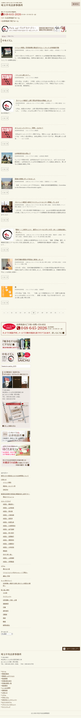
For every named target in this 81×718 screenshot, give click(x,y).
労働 (25, 264)
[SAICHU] (24, 362)
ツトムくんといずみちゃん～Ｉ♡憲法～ (15, 572)
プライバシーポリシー (9, 704)
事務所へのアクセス (8, 676)
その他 (5, 593)
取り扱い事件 (43, 205)
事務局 (36, 77)
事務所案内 (5, 674)
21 (55, 312)
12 (16, 312)
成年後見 (42, 236)
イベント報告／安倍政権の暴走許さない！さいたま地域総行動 (37, 47)
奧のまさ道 (6, 569)
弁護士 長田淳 (8, 518)
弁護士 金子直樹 (52, 262)
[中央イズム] (8, 362)
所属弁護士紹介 (7, 681)
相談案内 (5, 685)
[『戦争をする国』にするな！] (16, 349)
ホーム (4, 36)
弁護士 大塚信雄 (8, 515)
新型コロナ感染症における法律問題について (15, 476)
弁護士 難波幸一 (44, 50)
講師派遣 (5, 690)
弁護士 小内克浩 (54, 50)
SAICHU (5, 489)
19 (47, 312)
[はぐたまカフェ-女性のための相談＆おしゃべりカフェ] (16, 455)
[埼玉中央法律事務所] (12, 5)
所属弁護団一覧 (7, 683)
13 (20, 312)
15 (29, 312)
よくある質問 (6, 688)
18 (42, 312)
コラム (3, 566)
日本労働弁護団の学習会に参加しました (29, 259)
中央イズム (5, 697)
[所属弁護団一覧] (16, 466)
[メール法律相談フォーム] (10, 18)
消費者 (5, 614)
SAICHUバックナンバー (9, 700)
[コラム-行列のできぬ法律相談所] (16, 442)
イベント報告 (54, 103)
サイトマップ (6, 707)
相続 (46, 236)
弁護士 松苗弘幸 (8, 522)
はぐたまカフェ (7, 702)
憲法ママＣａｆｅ (8, 497)
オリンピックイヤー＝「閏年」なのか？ (29, 128)
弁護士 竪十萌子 (8, 533)
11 (11, 312)
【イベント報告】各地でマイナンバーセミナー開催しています (37, 202)
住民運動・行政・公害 (10, 600)
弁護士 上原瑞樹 (8, 558)
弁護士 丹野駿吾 (8, 561)
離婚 (49, 236)
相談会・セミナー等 (23, 206)
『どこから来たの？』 (23, 75)
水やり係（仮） (8, 554)
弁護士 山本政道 (39, 156)
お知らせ (28, 50)
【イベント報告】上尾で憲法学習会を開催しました (34, 100)
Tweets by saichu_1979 (8, 366)
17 (38, 312)
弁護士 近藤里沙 (44, 181)
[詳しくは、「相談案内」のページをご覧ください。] (33, 335)
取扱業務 (5, 678)
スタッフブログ (35, 50)
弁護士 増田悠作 (23, 236)
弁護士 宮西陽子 (39, 289)
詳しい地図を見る (10, 426)
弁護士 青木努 (52, 205)
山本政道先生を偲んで (23, 153)
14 (25, 312)
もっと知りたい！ (6, 580)
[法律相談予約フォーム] (10, 21)
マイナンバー (32, 206)
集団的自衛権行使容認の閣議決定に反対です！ (15, 494)
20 (51, 312)
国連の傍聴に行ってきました (25, 179)
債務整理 (5, 604)
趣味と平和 (6, 576)
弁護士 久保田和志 (9, 526)
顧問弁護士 (6, 625)
